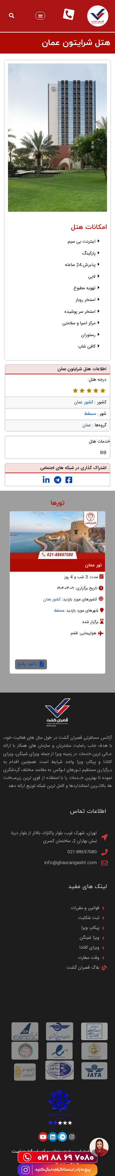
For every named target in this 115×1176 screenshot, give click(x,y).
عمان (86, 425)
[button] (40, 16)
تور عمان (42, 565)
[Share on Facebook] (69, 480)
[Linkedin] (52, 1137)
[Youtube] (43, 1137)
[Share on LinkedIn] (46, 480)
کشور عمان (83, 402)
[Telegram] (62, 1137)
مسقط (90, 414)
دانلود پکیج (82, 664)
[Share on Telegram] (57, 480)
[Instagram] (72, 1137)
